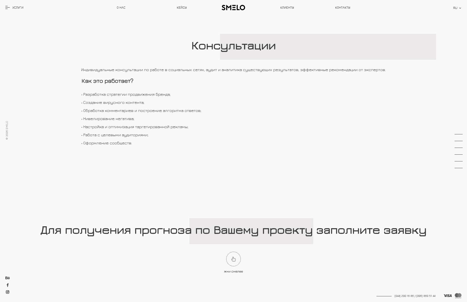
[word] (121, 7)
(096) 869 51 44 (425, 295)
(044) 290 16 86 (404, 295)
